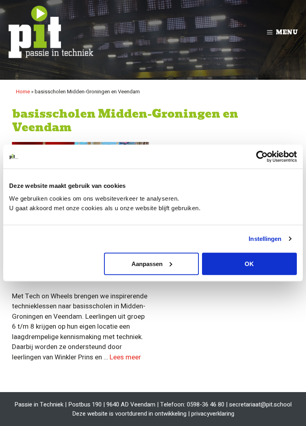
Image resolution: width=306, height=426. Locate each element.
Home (23, 91)
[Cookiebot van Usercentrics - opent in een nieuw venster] (262, 157)
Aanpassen (147, 263)
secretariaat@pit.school (260, 404)
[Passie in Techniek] (50, 32)
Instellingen (265, 238)
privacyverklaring (212, 413)
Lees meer (125, 357)
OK (249, 263)
